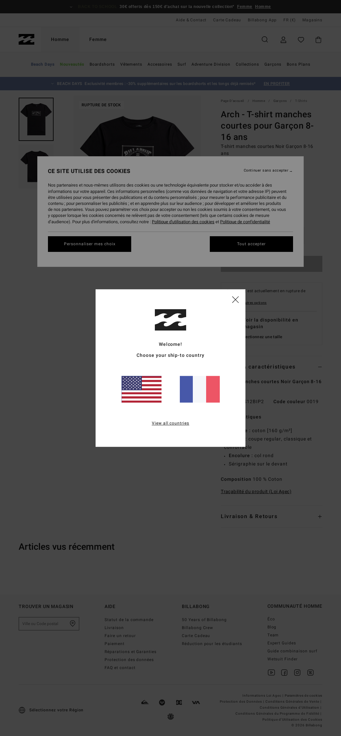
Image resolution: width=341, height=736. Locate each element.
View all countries (170, 423)
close (235, 299)
